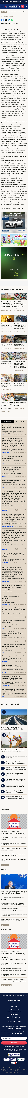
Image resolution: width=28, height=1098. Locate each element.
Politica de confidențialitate (14, 1021)
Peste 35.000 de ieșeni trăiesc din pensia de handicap (12, 1)
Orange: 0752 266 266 (14, 1009)
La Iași (3, 995)
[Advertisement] (14, 1086)
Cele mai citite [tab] (20, 421)
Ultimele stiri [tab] (7, 421)
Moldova (8, 995)
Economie (20, 11)
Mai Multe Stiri (7, 985)
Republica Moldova (18, 995)
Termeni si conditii (14, 1023)
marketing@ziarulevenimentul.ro (14, 1011)
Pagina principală (12, 11)
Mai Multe (5, 865)
